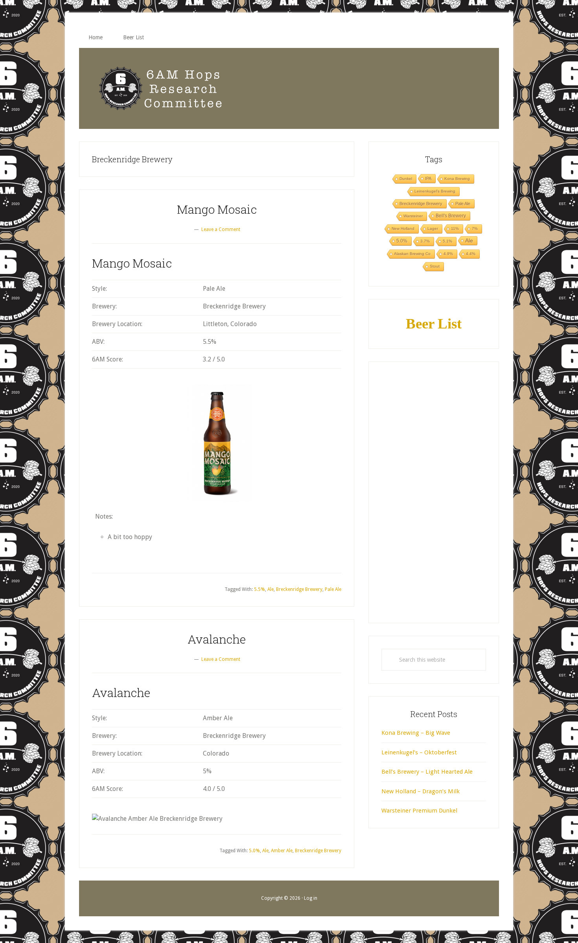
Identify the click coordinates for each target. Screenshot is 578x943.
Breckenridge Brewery (299, 589)
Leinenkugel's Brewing (434, 191)
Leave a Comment (220, 229)
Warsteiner (413, 216)
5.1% (447, 241)
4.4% (470, 253)
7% (475, 228)
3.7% (425, 241)
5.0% (254, 850)
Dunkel (405, 178)
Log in (310, 898)
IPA (428, 178)
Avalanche (217, 639)
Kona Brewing (457, 178)
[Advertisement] (433, 492)
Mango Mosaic (217, 209)
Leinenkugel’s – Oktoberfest (419, 752)
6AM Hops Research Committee (161, 88)
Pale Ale (333, 589)
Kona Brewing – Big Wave (415, 732)
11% (455, 228)
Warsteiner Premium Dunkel (419, 810)
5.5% (259, 589)
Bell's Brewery (451, 215)
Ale (270, 589)
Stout (435, 266)
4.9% (448, 253)
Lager (432, 228)
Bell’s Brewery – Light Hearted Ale (427, 771)
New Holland (403, 228)
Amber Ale (282, 850)
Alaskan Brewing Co (412, 253)
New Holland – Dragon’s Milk (420, 791)
